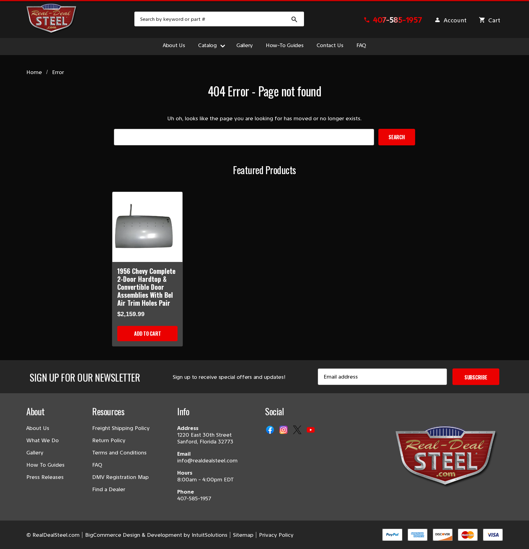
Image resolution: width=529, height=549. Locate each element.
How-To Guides (285, 45)
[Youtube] (311, 430)
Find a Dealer (108, 489)
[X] (297, 430)
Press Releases (45, 477)
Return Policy (109, 440)
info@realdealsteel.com (207, 460)
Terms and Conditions (119, 452)
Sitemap (243, 535)
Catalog (207, 45)
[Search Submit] (294, 19)
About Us (174, 45)
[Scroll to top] (12, 537)
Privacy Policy (276, 535)
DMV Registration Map (120, 477)
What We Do (42, 440)
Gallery (244, 45)
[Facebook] (270, 430)
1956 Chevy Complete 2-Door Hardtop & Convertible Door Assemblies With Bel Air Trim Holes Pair (146, 287)
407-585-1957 (194, 498)
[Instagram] (284, 430)
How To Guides (45, 464)
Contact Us (330, 45)
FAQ (361, 45)
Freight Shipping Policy (121, 428)
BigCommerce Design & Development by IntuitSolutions (156, 535)
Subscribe (475, 377)
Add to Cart (147, 333)
